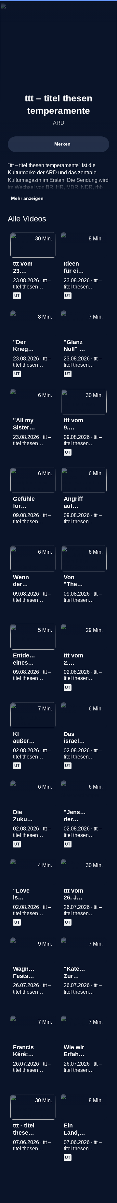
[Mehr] (48, 265)
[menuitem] (84, 12)
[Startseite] (58, 12)
